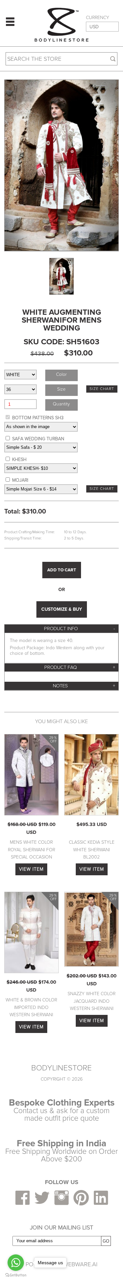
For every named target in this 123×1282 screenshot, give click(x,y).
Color (61, 374)
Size (61, 389)
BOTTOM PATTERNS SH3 (38, 418)
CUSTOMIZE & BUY (61, 609)
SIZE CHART (102, 388)
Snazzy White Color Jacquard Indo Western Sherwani (91, 1001)
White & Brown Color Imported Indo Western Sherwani (31, 1007)
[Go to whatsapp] (16, 1262)
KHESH (19, 459)
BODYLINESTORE (61, 1068)
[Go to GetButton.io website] (15, 1275)
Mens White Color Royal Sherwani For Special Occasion (31, 849)
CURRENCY (97, 17)
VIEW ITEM (31, 869)
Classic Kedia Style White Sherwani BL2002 (91, 849)
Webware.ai (80, 1264)
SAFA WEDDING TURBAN (38, 439)
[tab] (61, 629)
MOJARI (20, 480)
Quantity (61, 404)
